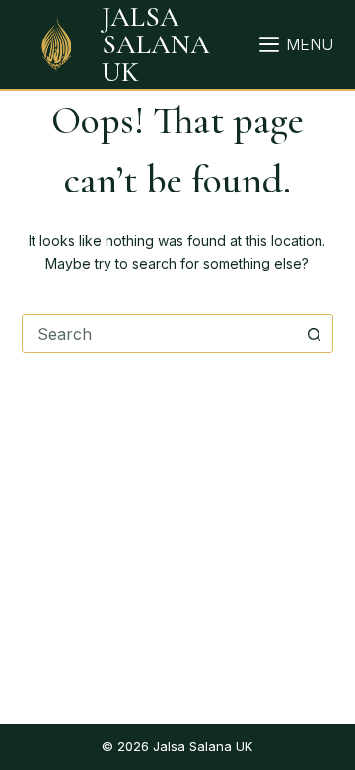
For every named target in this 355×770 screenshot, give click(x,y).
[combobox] (159, 333)
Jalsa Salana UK (156, 44)
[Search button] (313, 333)
